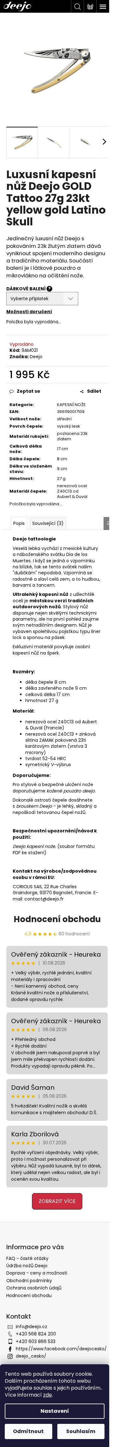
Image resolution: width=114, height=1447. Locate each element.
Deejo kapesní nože (34, 846)
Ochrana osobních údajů (33, 1288)
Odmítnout (28, 1431)
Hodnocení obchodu (57, 919)
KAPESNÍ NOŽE (71, 405)
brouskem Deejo (34, 806)
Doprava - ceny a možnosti (36, 1273)
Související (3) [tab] (48, 523)
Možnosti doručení (29, 311)
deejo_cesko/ (31, 1356)
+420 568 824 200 (36, 1334)
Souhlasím (80, 1431)
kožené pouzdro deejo (71, 791)
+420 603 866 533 (35, 1341)
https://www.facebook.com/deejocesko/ (61, 1349)
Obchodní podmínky (29, 1280)
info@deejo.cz (31, 1326)
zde (47, 1395)
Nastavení (55, 1411)
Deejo (36, 356)
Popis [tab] (19, 523)
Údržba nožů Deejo (27, 1266)
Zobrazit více (57, 1201)
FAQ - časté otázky (27, 1258)
